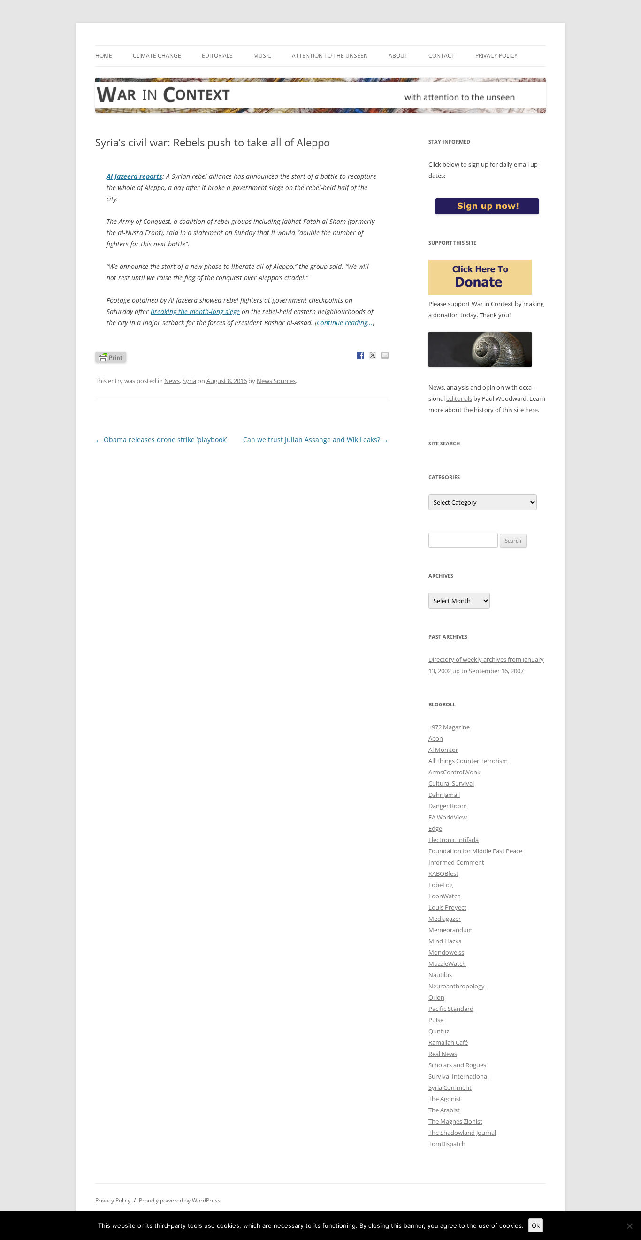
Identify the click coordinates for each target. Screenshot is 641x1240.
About (398, 56)
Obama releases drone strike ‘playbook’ (161, 439)
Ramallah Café (448, 1042)
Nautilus (440, 975)
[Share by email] (385, 355)
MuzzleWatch (447, 963)
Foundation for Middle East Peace (475, 851)
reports (134, 176)
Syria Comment (450, 1087)
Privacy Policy (496, 56)
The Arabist (444, 1110)
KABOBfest (443, 873)
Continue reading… (345, 322)
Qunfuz (438, 1031)
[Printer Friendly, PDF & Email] (110, 356)
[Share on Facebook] (360, 355)
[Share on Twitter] (372, 355)
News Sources (276, 380)
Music (262, 56)
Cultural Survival (451, 783)
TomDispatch (446, 1144)
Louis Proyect (447, 907)
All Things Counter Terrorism (468, 761)
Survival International (458, 1076)
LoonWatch (444, 896)
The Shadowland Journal (462, 1132)
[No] (629, 1226)
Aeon (435, 738)
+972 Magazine (449, 727)
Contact (441, 56)
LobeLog (440, 884)
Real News (442, 1053)
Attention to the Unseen (330, 56)
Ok (536, 1225)
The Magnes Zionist (455, 1121)
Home (103, 56)
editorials (459, 398)
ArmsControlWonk (454, 772)
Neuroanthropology (456, 986)
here (531, 410)
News (172, 380)
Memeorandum (450, 930)
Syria (189, 380)
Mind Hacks (444, 941)
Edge (435, 828)
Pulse (435, 1020)
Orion (436, 997)
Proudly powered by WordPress (180, 1200)
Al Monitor (443, 749)
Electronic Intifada (453, 839)
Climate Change (157, 56)
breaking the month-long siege (195, 311)
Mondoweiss (446, 952)
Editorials (217, 56)
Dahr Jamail (444, 794)
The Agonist (444, 1099)
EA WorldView (447, 817)
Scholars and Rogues (457, 1065)
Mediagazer (444, 918)
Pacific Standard (450, 1008)
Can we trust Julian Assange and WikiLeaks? (316, 439)
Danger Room (447, 806)
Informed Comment (456, 862)
